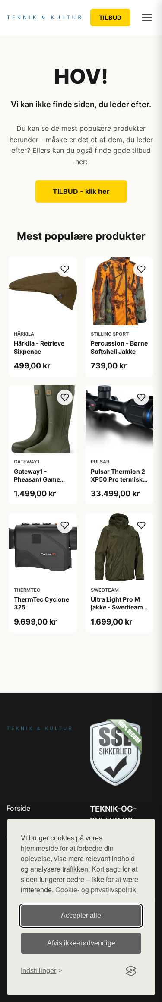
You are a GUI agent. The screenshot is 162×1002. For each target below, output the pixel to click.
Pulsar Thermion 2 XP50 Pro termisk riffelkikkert (118, 479)
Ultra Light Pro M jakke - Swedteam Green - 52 (117, 607)
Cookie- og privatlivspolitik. (96, 889)
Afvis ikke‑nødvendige (81, 943)
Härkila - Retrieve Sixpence (39, 347)
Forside (18, 808)
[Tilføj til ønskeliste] (65, 269)
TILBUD (110, 17)
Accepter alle (81, 915)
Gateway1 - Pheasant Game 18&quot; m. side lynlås (38, 483)
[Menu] (147, 17)
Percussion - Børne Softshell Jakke (119, 347)
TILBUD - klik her (81, 191)
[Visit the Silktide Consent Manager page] (131, 971)
